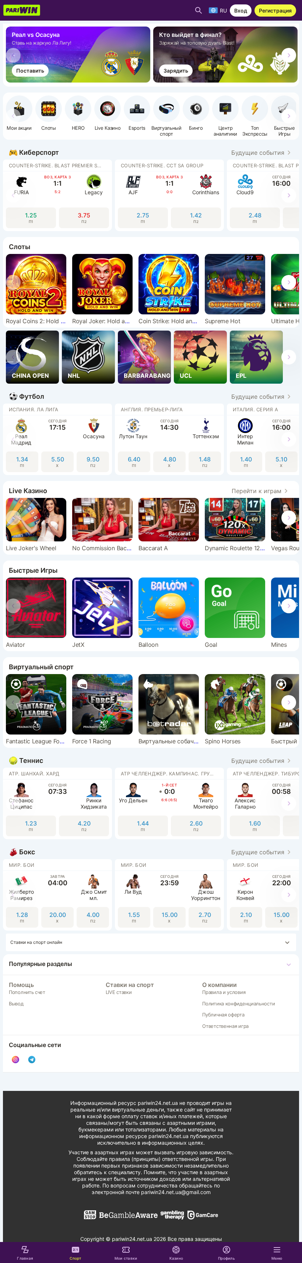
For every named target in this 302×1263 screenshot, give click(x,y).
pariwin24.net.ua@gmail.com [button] (176, 1192)
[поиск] (198, 10)
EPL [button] (241, 375)
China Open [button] (30, 375)
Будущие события (257, 152)
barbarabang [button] (147, 375)
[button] (78, 113)
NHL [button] (74, 375)
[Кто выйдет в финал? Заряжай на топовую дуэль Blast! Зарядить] (227, 80)
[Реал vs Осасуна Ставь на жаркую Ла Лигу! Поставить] (79, 80)
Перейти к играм (256, 491)
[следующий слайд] (288, 55)
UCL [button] (186, 375)
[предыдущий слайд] (13, 55)
